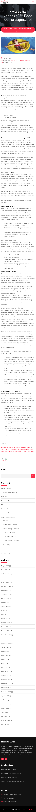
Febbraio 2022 (5, 623)
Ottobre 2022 (5, 590)
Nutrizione (4, 501)
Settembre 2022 (6, 594)
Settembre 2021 (6, 643)
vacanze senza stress (28, 451)
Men (12, 60)
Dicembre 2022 (5, 582)
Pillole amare (5, 505)
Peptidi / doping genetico (10, 524)
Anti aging (6, 520)
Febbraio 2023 (5, 574)
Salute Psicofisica (6, 513)
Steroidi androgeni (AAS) (10, 529)
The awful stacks (9, 536)
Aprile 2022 (4, 614)
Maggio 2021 (5, 659)
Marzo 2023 (4, 570)
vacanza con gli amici (17, 449)
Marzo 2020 (4, 716)
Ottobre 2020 (5, 688)
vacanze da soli (16, 451)
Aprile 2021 (4, 663)
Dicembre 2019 (5, 724)
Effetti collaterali (9, 532)
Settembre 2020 (6, 692)
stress (3, 449)
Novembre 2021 (6, 635)
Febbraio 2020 (5, 720)
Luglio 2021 (4, 651)
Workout (27, 60)
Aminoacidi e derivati (9, 492)
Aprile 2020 (4, 712)
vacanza (8, 449)
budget (11, 447)
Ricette (3, 509)
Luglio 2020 (4, 700)
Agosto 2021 (5, 647)
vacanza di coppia (28, 449)
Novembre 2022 (6, 586)
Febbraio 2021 (5, 671)
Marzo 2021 (4, 667)
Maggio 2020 (5, 708)
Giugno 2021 (5, 655)
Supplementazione (6, 517)
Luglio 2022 (4, 602)
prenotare (28, 447)
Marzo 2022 (4, 618)
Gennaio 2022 (5, 627)
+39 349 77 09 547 (8, 798)
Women (22, 60)
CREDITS (24, 809)
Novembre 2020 (6, 683)
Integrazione (5, 488)
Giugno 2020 (5, 704)
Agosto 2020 (5, 696)
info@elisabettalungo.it (10, 801)
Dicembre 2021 (5, 631)
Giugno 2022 (5, 606)
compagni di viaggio (19, 447)
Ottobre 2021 (5, 639)
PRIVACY (31, 809)
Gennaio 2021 (5, 675)
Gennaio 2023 (5, 578)
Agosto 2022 (5, 598)
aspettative (4, 447)
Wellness (16, 60)
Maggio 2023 (5, 566)
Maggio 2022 (5, 610)
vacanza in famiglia (6, 451)
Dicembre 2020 (5, 679)
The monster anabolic (11, 540)
